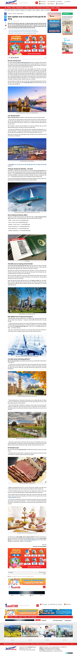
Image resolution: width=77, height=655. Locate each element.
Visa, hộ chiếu (60, 3)
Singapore (38, 10)
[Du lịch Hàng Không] (11, 2)
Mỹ (26, 10)
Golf (44, 7)
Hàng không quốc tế (30, 576)
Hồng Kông (22, 10)
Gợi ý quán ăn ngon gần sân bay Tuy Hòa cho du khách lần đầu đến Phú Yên (67, 18)
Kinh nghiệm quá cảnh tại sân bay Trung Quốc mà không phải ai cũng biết (22, 33)
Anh (5, 10)
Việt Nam (9, 7)
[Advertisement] (27, 598)
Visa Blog (57, 7)
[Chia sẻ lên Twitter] (5, 17)
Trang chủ (10, 13)
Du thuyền (60, 1)
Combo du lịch (52, 1)
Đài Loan (12, 10)
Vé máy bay (51, 3)
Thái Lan (42, 10)
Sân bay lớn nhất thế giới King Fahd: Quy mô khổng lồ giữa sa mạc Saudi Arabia (23, 31)
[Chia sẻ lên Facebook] (5, 13)
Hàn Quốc (17, 10)
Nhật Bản (29, 10)
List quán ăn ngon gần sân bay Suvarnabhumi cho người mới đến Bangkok (23, 30)
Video (34, 7)
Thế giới (13, 7)
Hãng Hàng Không (19, 7)
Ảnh (31, 7)
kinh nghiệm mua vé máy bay (16, 576)
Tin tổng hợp (26, 7)
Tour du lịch (43, 1)
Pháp (34, 10)
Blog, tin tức (43, 3)
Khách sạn (48, 7)
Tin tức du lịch (39, 7)
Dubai (9, 10)
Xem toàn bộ (55, 10)
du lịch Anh (24, 576)
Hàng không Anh (20, 13)
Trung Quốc (47, 10)
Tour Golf (68, 1)
